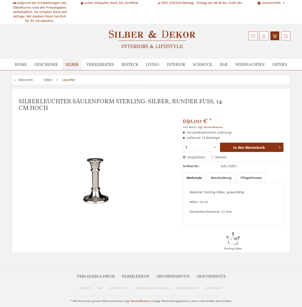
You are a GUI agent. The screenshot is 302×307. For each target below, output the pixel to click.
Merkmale (194, 178)
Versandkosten (140, 301)
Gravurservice (211, 276)
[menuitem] (285, 35)
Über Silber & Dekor (96, 276)
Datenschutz (119, 288)
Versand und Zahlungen (152, 288)
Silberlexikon (135, 276)
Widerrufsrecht (188, 288)
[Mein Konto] (264, 35)
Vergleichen (196, 157)
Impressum (213, 288)
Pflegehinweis (251, 178)
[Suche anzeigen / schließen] (285, 35)
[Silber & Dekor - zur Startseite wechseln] (152, 39)
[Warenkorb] (274, 35)
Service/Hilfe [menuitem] (271, 3)
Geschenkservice (172, 276)
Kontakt (84, 288)
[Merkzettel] (253, 35)
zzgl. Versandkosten (210, 127)
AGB (100, 288)
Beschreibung (221, 178)
